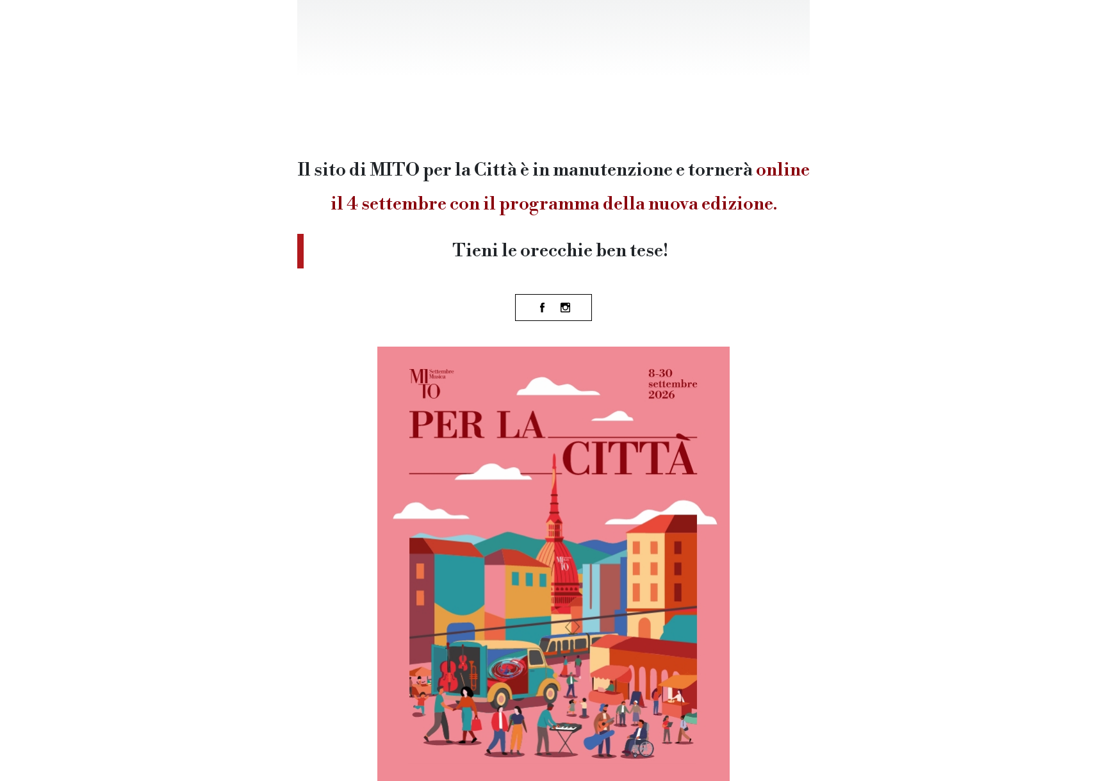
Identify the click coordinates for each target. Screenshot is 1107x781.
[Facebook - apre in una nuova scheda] (542, 307)
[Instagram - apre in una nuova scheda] (565, 307)
